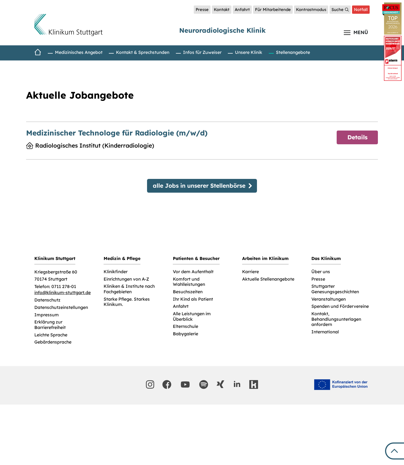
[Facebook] (166, 384)
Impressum (46, 314)
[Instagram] (150, 384)
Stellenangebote (293, 52)
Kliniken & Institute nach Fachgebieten (129, 289)
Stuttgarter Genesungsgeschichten (335, 289)
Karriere (250, 271)
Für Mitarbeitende (273, 9)
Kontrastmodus (311, 9)
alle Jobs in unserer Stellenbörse (199, 185)
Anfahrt (242, 9)
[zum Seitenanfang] (394, 451)
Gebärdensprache (52, 342)
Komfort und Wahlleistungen (189, 281)
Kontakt (221, 9)
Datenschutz (47, 300)
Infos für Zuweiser (202, 52)
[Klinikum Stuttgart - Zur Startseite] (68, 25)
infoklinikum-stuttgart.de (62, 292)
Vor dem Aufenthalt (193, 271)
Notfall (361, 9)
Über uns (320, 271)
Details (357, 137)
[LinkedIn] (237, 384)
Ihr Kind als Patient (193, 299)
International (325, 331)
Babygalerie (185, 333)
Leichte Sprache (50, 334)
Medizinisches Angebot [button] (79, 52)
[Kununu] (253, 384)
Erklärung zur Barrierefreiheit (50, 324)
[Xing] (220, 384)
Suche (337, 9)
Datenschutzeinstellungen (61, 307)
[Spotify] (203, 384)
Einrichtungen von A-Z (126, 279)
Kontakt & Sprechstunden (142, 52)
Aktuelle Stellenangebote (268, 279)
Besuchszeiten (188, 291)
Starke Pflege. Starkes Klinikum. (127, 302)
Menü (360, 32)
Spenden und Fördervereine (340, 306)
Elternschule (185, 326)
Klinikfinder (116, 271)
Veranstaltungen (328, 299)
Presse (202, 9)
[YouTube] (185, 384)
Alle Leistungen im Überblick (192, 316)
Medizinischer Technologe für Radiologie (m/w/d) (116, 132)
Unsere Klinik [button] (248, 52)
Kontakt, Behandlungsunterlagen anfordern (336, 319)
